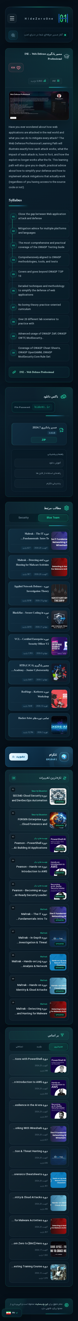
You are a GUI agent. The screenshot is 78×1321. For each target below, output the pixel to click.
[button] (12, 1313)
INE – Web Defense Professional (37, 372)
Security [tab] (23, 518)
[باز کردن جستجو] (13, 35)
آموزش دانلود (55, 462)
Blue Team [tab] (53, 518)
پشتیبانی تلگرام (54, 483)
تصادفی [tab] (19, 1046)
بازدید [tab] (39, 1046)
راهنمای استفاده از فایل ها (48, 473)
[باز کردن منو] (12, 18)
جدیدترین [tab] (58, 1046)
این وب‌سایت (41, 1304)
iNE (54, 81)
